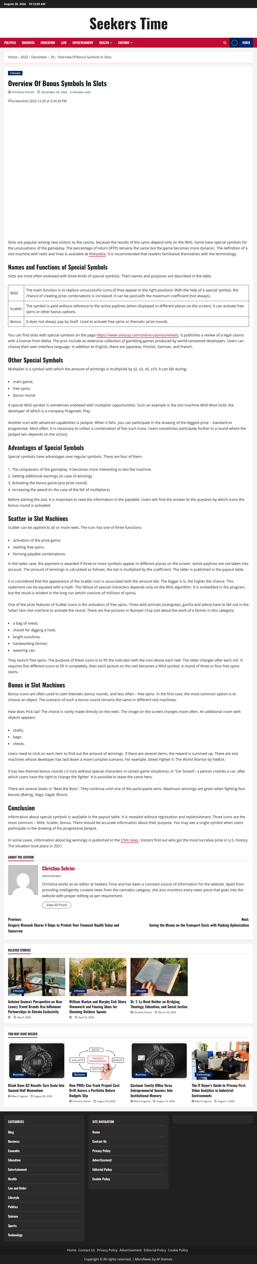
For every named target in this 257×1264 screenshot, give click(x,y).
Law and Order (17, 1188)
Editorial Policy (102, 1169)
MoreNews (143, 1259)
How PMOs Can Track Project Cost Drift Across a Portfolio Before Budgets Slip (94, 1090)
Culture (124, 42)
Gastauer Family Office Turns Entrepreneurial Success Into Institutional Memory (152, 1090)
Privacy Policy (101, 1150)
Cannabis (14, 1150)
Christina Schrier (23, 92)
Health (104, 42)
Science (13, 1216)
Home (96, 1132)
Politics (10, 42)
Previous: (63, 925)
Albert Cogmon (19, 1096)
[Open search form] (224, 43)
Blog (11, 1132)
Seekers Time (128, 23)
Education (48, 42)
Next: (199, 922)
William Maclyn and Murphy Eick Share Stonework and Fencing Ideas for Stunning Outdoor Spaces (97, 1006)
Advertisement (102, 1160)
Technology (203, 1074)
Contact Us (99, 1141)
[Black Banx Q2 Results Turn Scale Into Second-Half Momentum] (36, 1061)
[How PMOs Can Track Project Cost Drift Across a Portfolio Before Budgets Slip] (97, 1061)
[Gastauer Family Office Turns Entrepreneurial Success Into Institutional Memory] (159, 1061)
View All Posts (56, 905)
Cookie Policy (101, 1178)
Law (63, 42)
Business (28, 42)
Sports (12, 1225)
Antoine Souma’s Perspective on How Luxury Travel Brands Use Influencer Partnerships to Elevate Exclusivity (35, 1006)
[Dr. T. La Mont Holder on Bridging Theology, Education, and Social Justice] (159, 977)
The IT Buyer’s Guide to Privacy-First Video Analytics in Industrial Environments (218, 1090)
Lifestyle (15, 73)
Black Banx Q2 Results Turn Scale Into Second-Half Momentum (36, 1088)
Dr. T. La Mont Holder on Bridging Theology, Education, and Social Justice (159, 1004)
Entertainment (82, 42)
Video (246, 42)
